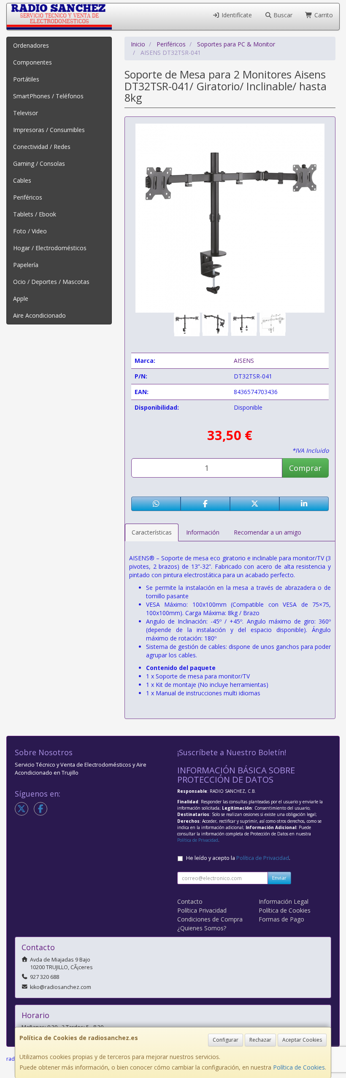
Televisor (25, 113)
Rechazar (260, 1039)
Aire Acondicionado (39, 315)
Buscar (282, 15)
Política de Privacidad (197, 840)
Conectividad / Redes (41, 147)
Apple (20, 298)
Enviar (279, 877)
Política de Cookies (299, 1067)
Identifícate (236, 15)
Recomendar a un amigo (267, 532)
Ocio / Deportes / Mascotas (51, 282)
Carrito (323, 15)
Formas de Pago (281, 919)
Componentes (32, 62)
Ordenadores (31, 45)
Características (152, 532)
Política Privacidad (202, 910)
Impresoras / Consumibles (49, 130)
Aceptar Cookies (302, 1039)
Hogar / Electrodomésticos (49, 248)
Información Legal (283, 901)
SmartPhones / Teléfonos (48, 96)
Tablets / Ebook (34, 214)
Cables (22, 180)
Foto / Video (30, 231)
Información (202, 532)
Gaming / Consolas (39, 163)
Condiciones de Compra (210, 919)
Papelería (25, 265)
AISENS (244, 361)
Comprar (305, 468)
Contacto (190, 901)
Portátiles (26, 79)
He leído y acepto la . (238, 858)
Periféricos (27, 197)
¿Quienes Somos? (201, 928)
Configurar (225, 1039)
